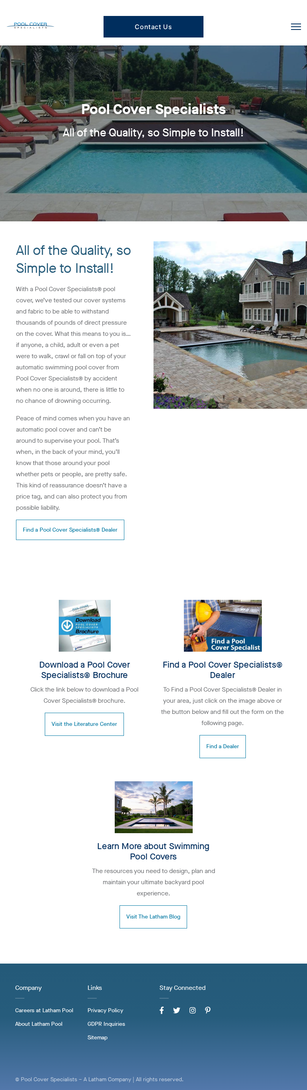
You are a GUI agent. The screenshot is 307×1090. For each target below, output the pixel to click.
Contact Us (153, 27)
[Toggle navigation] (296, 26)
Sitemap (98, 1037)
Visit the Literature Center (84, 724)
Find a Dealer (222, 746)
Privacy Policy (105, 1010)
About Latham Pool (38, 1024)
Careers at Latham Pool (44, 1010)
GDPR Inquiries (106, 1024)
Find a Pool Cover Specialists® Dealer (70, 530)
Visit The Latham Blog (153, 916)
